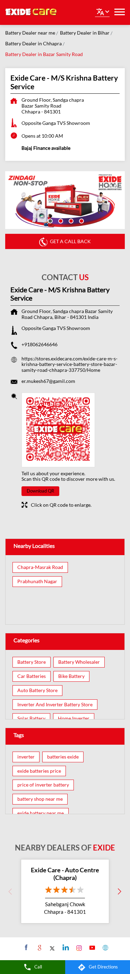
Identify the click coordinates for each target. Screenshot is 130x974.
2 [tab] (60, 220)
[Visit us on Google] (38, 947)
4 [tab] (81, 220)
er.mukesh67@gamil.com (48, 381)
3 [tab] (70, 220)
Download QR (40, 491)
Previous (10, 891)
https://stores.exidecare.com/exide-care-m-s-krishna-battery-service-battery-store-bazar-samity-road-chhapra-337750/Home (69, 364)
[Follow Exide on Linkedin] (65, 947)
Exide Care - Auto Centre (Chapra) (65, 873)
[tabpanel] (65, 200)
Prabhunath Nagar (37, 581)
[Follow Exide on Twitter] (51, 947)
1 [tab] (49, 220)
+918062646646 (39, 344)
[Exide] (31, 12)
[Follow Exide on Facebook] (25, 947)
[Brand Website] (104, 947)
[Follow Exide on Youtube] (91, 947)
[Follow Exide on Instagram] (78, 947)
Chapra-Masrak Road (40, 567)
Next (119, 891)
